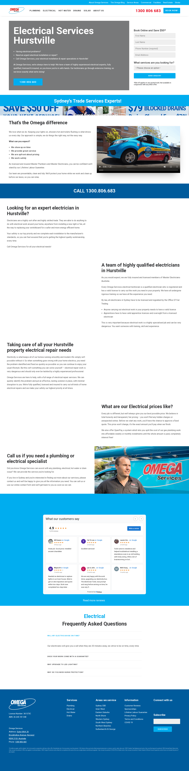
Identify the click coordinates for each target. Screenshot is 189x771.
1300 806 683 (28, 82)
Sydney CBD (101, 706)
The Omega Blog (118, 2)
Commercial (146, 2)
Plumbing (35, 10)
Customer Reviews (133, 706)
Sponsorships (130, 709)
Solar (87, 10)
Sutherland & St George (105, 729)
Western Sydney (102, 719)
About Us (98, 10)
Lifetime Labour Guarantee (136, 712)
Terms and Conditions (134, 719)
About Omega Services (98, 2)
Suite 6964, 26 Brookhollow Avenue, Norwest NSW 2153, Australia (21, 735)
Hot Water (64, 10)
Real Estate (168, 2)
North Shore (101, 716)
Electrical (49, 10)
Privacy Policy (130, 716)
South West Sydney (104, 722)
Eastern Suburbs (103, 712)
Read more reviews (94, 600)
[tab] (94, 636)
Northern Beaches (103, 726)
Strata (177, 2)
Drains (77, 10)
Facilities (157, 2)
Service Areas (133, 2)
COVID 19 (129, 722)
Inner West (100, 709)
